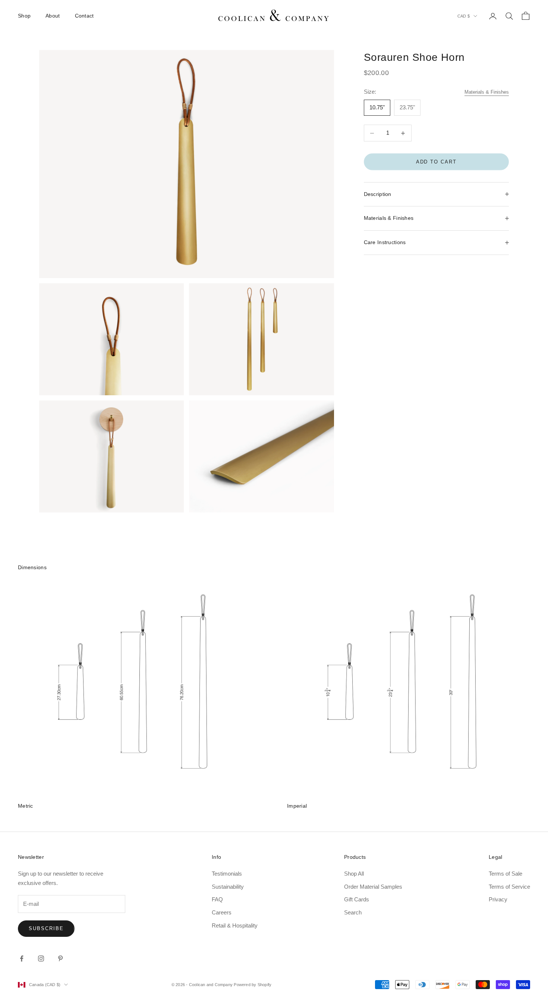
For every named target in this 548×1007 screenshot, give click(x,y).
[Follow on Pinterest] (60, 958)
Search (353, 912)
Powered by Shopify (252, 984)
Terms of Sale (505, 873)
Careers (222, 912)
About (52, 16)
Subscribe (46, 928)
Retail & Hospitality (235, 925)
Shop (24, 16)
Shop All (354, 873)
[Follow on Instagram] (41, 958)
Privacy (498, 899)
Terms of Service (509, 886)
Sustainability (228, 886)
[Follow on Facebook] (21, 958)
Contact (84, 16)
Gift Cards (356, 899)
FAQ (217, 899)
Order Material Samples (373, 886)
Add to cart (436, 162)
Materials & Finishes (486, 92)
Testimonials (227, 873)
